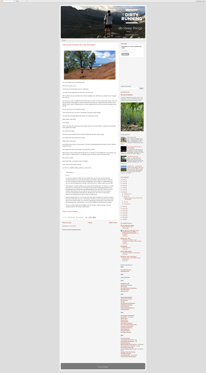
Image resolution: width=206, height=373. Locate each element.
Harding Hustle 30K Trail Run (128, 352)
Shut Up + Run (126, 238)
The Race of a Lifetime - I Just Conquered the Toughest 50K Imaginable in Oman (131, 241)
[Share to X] (92, 217)
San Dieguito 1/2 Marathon (127, 315)
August (126, 196)
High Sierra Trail (125, 271)
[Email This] (89, 217)
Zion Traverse (124, 300)
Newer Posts (66, 222)
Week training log (126, 247)
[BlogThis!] (90, 217)
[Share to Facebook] (93, 217)
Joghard (124, 246)
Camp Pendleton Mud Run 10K (129, 349)
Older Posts (113, 222)
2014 (123, 208)
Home (64, 40)
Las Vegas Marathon (126, 332)
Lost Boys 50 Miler (125, 355)
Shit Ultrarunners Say (132, 156)
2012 (123, 213)
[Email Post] (86, 217)
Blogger (106, 367)
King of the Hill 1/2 (125, 330)
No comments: (80, 217)
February (126, 204)
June (125, 201)
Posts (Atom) (72, 226)
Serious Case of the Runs (129, 256)
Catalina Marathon (125, 343)
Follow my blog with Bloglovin (70, 211)
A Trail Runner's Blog (128, 225)
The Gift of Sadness (127, 95)
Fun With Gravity (127, 251)
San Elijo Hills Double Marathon (129, 288)
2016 (123, 192)
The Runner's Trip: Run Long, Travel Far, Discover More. (130, 231)
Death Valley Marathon (126, 297)
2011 (123, 215)
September (127, 194)
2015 (123, 206)
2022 (123, 179)
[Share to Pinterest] (95, 217)
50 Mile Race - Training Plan (134, 166)
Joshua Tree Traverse (126, 298)
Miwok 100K (124, 286)
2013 (123, 210)
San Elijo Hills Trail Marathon (128, 303)
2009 (123, 219)
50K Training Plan (131, 137)
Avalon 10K (123, 317)
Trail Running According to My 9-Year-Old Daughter (78, 45)
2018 (123, 187)
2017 (123, 190)
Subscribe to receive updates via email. (131, 47)
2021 (123, 181)
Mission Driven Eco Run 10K (128, 346)
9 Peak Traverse (125, 306)
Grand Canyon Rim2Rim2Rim (128, 356)
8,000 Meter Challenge (126, 304)
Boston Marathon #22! (127, 226)
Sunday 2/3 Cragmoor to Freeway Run (131, 252)
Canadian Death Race (126, 327)
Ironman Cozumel (125, 338)
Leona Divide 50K (125, 277)
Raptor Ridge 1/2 (125, 329)
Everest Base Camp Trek (127, 347)
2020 (123, 183)
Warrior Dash (124, 318)
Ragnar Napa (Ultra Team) (127, 308)
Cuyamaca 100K (125, 309)
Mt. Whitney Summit (126, 353)
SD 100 (122, 302)
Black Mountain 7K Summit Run (129, 344)
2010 (123, 217)
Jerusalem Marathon (126, 270)
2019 (123, 185)
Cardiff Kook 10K (125, 283)
